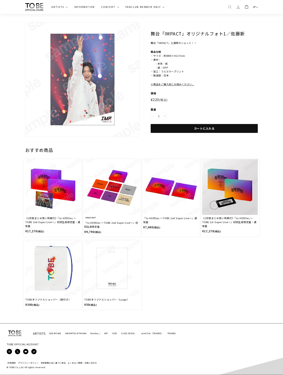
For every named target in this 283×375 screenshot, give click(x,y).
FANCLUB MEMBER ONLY (143, 7)
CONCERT (108, 7)
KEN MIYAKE (55, 333)
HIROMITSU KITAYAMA (76, 333)
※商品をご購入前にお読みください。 (173, 84)
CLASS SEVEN (127, 333)
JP (254, 7)
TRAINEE (171, 333)
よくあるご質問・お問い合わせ (82, 362)
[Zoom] (82, 79)
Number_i (95, 333)
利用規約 (12, 362)
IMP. (106, 333)
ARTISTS (58, 7)
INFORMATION (84, 7)
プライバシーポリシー (28, 362)
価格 (153, 93)
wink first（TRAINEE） (152, 333)
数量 (153, 109)
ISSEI (114, 333)
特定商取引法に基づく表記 (53, 362)
